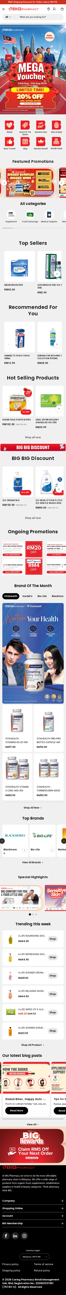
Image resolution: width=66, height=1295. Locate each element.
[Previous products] (9, 274)
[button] (3, 9)
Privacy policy (10, 1264)
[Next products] (57, 274)
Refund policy (42, 1270)
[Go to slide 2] (33, 914)
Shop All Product (31, 1045)
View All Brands (31, 862)
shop (53, 938)
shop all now (31, 807)
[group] (11, 217)
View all (31, 1124)
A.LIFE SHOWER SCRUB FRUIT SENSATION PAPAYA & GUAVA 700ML (32, 1027)
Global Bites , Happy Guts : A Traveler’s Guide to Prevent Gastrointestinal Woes (25, 1099)
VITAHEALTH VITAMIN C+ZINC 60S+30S (17, 789)
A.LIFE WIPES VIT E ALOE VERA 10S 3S (31, 1009)
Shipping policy (11, 1270)
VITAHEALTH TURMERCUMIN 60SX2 (48, 789)
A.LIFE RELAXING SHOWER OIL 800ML (31, 991)
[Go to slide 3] (36, 914)
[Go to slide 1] (30, 914)
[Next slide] (61, 183)
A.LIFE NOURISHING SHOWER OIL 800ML (31, 936)
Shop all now (33, 437)
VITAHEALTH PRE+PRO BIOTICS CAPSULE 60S (49, 740)
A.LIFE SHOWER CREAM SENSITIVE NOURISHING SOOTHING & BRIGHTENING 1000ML (32, 972)
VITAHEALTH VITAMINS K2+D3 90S (16, 740)
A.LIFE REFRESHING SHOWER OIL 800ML (31, 954)
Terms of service (43, 1264)
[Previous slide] (4, 183)
